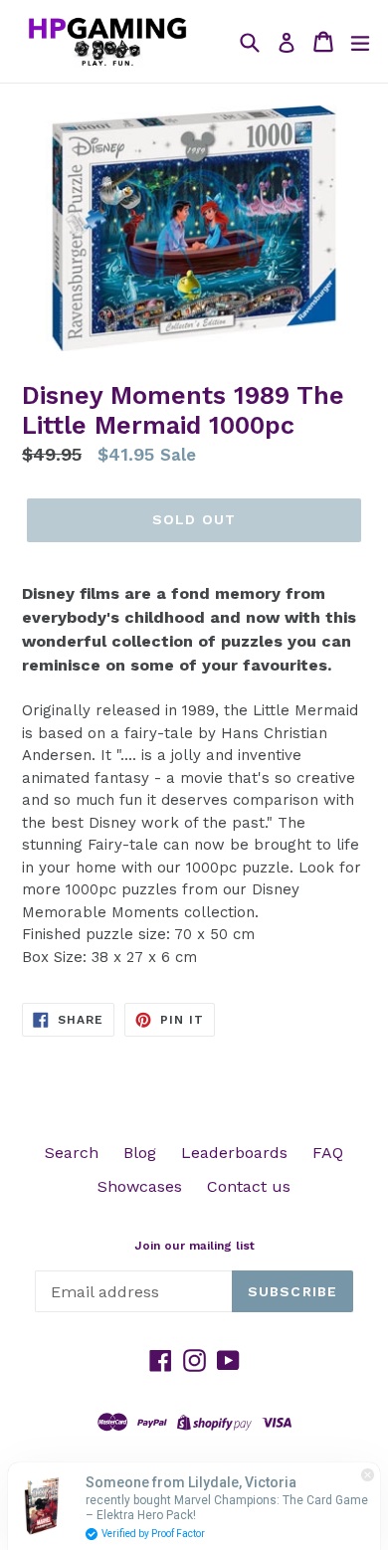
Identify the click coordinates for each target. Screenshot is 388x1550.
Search (71, 1152)
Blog (139, 1152)
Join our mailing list (194, 1246)
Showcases (139, 1186)
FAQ (327, 1152)
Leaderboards (234, 1152)
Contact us (249, 1186)
